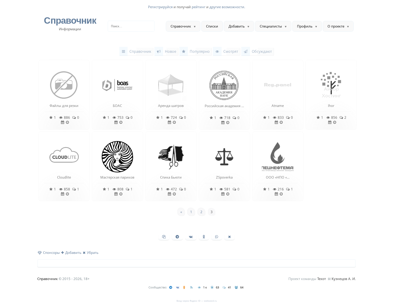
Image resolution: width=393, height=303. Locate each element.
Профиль (304, 26)
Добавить (237, 26)
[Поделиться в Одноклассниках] (204, 236)
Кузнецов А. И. (344, 278)
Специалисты (271, 26)
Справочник (70, 20)
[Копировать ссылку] (164, 236)
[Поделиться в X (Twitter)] (229, 236)
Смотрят (231, 51)
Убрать (92, 252)
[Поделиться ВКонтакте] (191, 236)
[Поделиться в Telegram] (177, 236)
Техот (321, 278)
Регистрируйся (160, 7)
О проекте (336, 26)
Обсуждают (262, 51)
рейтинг (198, 7)
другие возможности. (227, 7)
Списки (212, 26)
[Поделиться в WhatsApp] (217, 236)
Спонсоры (51, 252)
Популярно (200, 51)
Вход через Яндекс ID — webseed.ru (196, 300)
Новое (170, 51)
